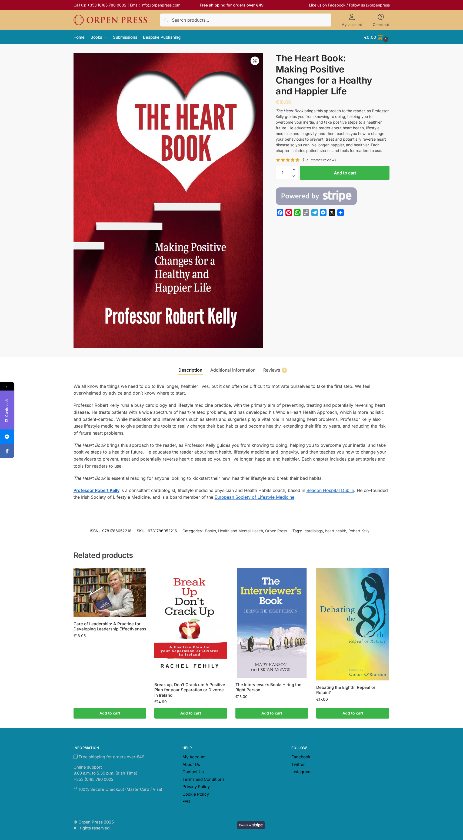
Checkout (381, 24)
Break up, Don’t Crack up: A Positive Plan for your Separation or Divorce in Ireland (189, 690)
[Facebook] (7, 451)
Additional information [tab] (232, 370)
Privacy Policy (196, 786)
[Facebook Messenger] (7, 436)
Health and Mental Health (240, 530)
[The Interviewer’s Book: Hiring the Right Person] (271, 622)
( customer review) (319, 160)
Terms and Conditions (203, 779)
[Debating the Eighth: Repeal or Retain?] (352, 624)
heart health (335, 530)
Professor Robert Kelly (96, 490)
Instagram (300, 771)
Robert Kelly (358, 530)
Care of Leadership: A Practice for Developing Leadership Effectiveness (110, 626)
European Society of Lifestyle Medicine (254, 497)
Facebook (336, 5)
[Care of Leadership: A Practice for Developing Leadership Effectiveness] (110, 592)
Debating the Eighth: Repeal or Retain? (345, 690)
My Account (194, 756)
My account (351, 24)
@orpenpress (378, 5)
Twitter (298, 764)
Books (210, 530)
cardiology (314, 530)
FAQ (186, 801)
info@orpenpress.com (160, 5)
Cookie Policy (195, 794)
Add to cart (345, 173)
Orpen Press (276, 530)
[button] (376, 37)
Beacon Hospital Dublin (330, 490)
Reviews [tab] (274, 370)
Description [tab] (190, 370)
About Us (191, 764)
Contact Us (193, 771)
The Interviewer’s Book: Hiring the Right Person (268, 687)
